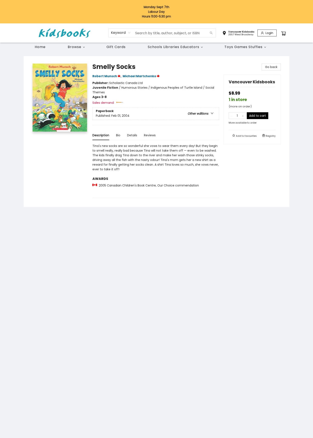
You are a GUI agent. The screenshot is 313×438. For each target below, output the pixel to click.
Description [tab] (100, 135)
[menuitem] (40, 47)
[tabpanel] (155, 171)
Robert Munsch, (107, 76)
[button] (238, 33)
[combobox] (121, 33)
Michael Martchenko (139, 76)
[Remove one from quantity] (231, 115)
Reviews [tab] (150, 135)
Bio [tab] (118, 135)
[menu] (156, 47)
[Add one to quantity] (243, 115)
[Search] (211, 33)
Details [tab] (132, 135)
